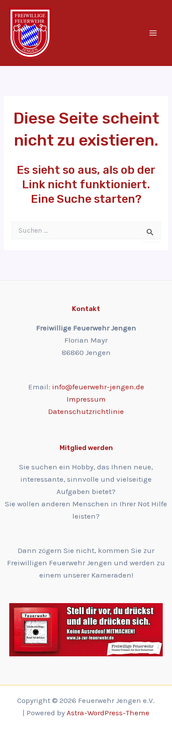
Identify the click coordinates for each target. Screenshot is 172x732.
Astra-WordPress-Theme (108, 712)
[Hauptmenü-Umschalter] (153, 33)
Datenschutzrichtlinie (86, 411)
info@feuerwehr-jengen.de (98, 386)
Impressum (86, 399)
